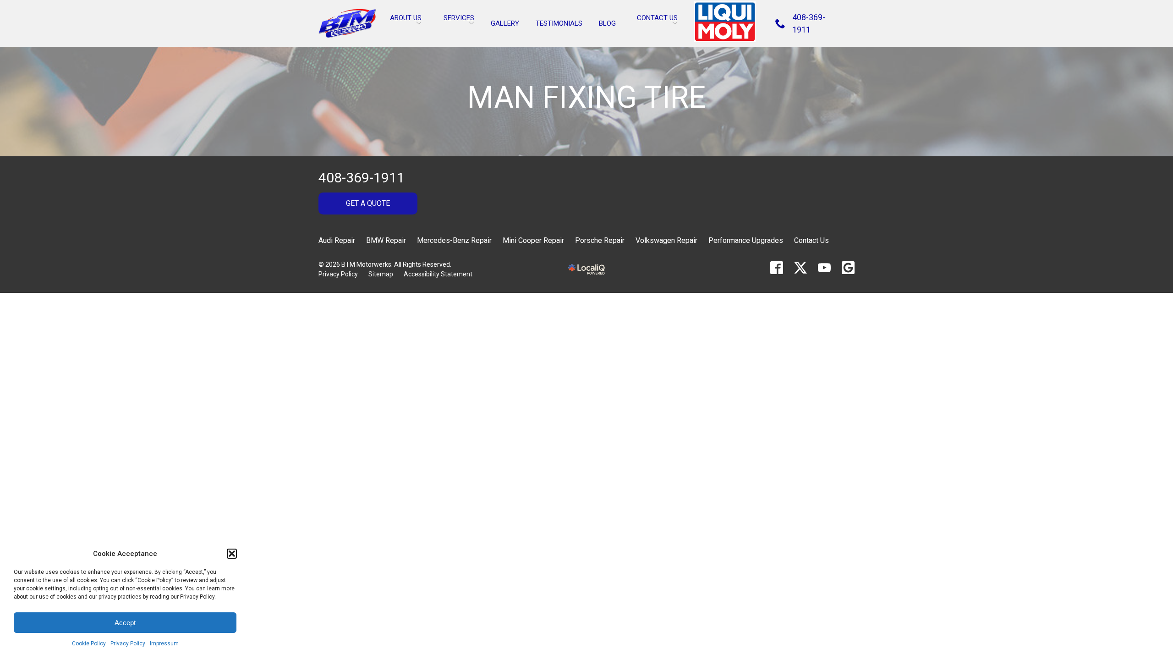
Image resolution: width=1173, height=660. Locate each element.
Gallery (505, 23)
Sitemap (380, 274)
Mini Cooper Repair (533, 240)
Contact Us (811, 240)
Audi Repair (336, 240)
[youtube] (824, 267)
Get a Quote (368, 203)
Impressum (164, 643)
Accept (125, 623)
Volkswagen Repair (666, 240)
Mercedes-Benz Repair (454, 240)
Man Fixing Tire (586, 98)
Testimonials (559, 23)
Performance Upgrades (745, 240)
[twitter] (800, 267)
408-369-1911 (361, 178)
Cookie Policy (89, 643)
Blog (607, 23)
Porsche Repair (600, 240)
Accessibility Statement (438, 274)
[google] (848, 267)
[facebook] (776, 267)
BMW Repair (386, 240)
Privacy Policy (127, 643)
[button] (231, 553)
